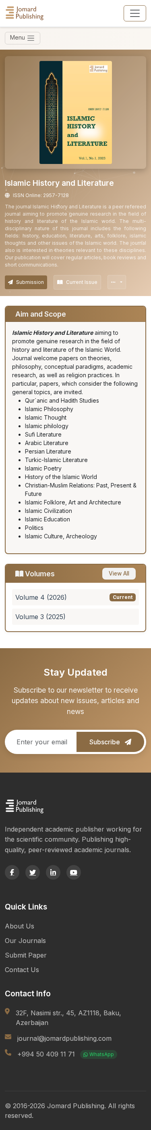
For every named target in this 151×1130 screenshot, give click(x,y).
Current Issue (81, 282)
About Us (19, 926)
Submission (30, 282)
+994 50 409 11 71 (65, 1054)
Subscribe (105, 742)
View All (119, 573)
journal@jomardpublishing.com (64, 1038)
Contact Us (22, 970)
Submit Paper (26, 955)
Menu (18, 37)
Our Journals (25, 941)
